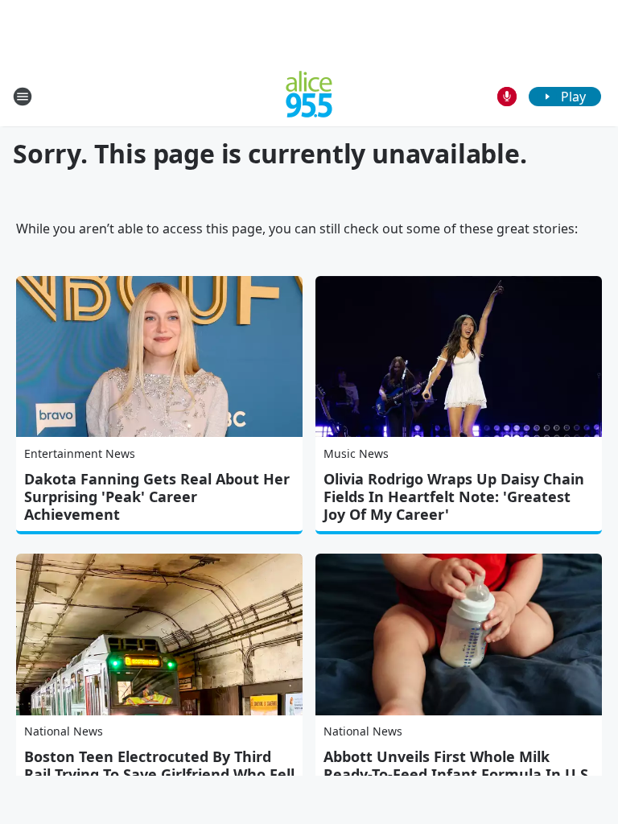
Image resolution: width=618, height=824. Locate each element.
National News (63, 731)
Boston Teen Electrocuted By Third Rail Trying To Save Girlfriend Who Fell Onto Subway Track (159, 774)
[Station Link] (309, 96)
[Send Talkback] (507, 96)
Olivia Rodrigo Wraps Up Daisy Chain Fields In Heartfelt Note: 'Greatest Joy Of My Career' (453, 496)
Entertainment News (79, 453)
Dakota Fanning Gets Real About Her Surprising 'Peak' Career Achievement (157, 496)
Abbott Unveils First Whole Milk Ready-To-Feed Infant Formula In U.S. (457, 765)
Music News (356, 453)
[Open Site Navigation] (22, 96)
